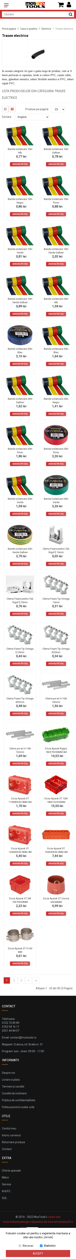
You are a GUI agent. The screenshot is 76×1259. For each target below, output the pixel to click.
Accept (38, 1253)
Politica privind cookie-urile (18, 1107)
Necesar (28, 1245)
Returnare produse (13, 1142)
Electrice (46, 28)
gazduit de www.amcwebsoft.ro (53, 1221)
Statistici (50, 1245)
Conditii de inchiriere (14, 1093)
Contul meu (9, 1128)
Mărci (5, 1177)
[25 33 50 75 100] (58, 109)
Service (6, 1184)
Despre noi (8, 1072)
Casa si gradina (28, 28)
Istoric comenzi (11, 1135)
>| (36, 980)
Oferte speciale (11, 1170)
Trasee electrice (64, 28)
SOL (4, 1198)
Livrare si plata (11, 1079)
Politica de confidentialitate (18, 1100)
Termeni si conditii (13, 1086)
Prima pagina (9, 28)
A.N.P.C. (6, 1191)
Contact (7, 1149)
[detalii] (48, 1237)
